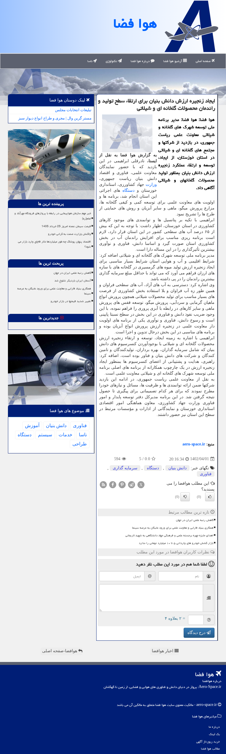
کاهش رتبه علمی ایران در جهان (194, 520)
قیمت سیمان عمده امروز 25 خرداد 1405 (66, 226)
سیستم (45, 434)
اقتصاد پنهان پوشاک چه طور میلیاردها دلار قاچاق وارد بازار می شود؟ (54, 244)
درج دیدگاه (197, 632)
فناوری (206, 474)
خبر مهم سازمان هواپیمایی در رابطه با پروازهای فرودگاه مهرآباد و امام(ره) (52, 215)
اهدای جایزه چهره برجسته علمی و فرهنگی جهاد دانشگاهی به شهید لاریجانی (169, 535)
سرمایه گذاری (125, 468)
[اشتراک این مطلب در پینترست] (122, 484)
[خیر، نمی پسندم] (185, 496)
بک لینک (214, 734)
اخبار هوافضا (163, 651)
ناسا (90, 61)
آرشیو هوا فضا (173, 61)
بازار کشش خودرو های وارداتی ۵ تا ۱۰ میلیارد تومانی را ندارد (176, 543)
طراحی (79, 443)
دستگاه (128, 190)
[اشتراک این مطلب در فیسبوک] (113, 484)
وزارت (151, 184)
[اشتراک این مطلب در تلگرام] (131, 484)
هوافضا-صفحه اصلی (60, 651)
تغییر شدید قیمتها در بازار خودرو (71, 301)
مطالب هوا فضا (210, 748)
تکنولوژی (112, 61)
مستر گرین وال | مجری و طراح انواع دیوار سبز (55, 118)
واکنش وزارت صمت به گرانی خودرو (69, 234)
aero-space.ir (193, 444)
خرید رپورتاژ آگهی (208, 741)
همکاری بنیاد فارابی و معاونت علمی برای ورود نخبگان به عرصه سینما (172, 528)
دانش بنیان (177, 468)
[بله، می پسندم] (210, 496)
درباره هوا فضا (141, 61)
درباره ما (214, 727)
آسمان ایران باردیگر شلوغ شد (72, 280)
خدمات (65, 434)
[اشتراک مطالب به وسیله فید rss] (103, 484)
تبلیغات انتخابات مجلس (73, 110)
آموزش (32, 425)
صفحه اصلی (204, 61)
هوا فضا (135, 23)
